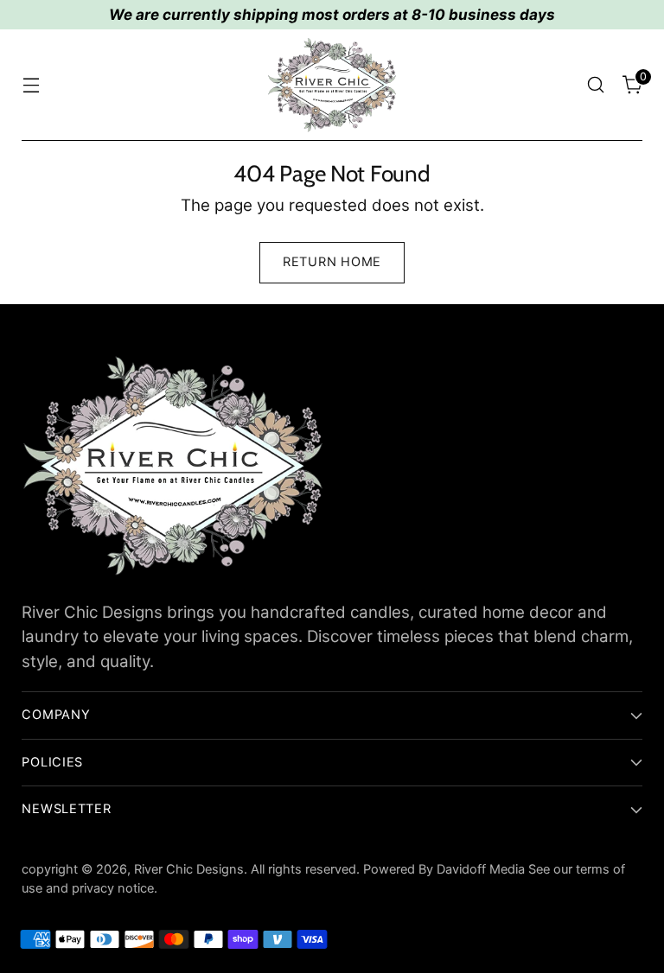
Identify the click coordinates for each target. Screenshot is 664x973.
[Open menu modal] (30, 85)
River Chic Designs (189, 869)
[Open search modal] (596, 85)
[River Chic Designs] (332, 85)
